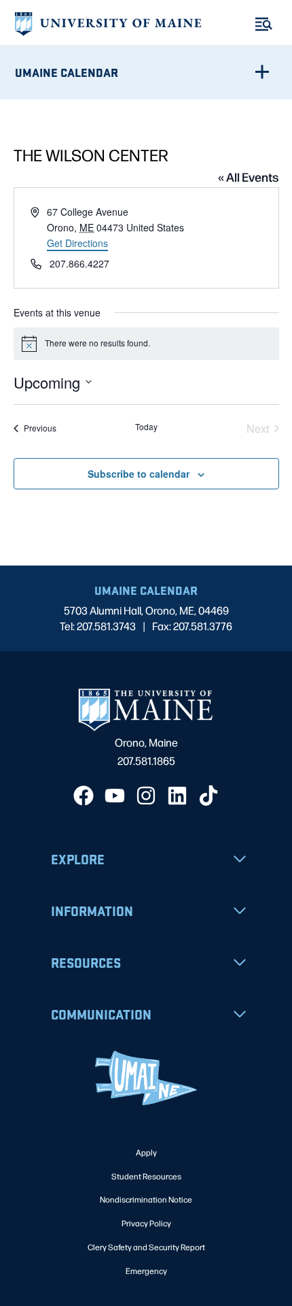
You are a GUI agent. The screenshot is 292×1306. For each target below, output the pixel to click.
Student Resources (146, 1176)
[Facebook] (83, 795)
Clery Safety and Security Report (146, 1246)
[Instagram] (146, 795)
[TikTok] (208, 795)
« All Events (248, 176)
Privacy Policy (146, 1223)
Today (146, 426)
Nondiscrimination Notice (146, 1199)
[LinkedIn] (177, 795)
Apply (146, 1152)
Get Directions (77, 243)
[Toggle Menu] (264, 24)
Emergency (146, 1270)
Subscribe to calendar (138, 473)
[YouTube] (115, 795)
